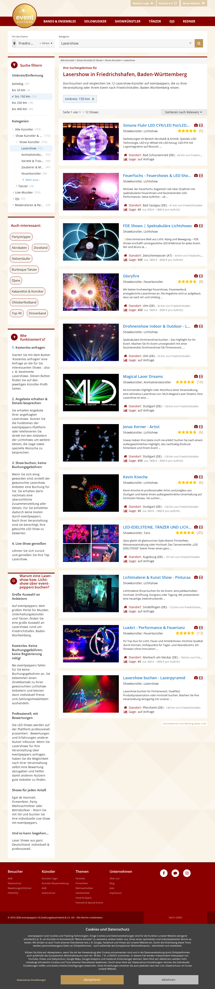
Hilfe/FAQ (13, 892)
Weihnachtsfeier (84, 888)
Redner (189, 21)
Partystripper (21, 237)
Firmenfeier (82, 883)
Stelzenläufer (21, 258)
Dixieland (40, 247)
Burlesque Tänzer (24, 269)
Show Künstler (113, 60)
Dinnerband (37, 313)
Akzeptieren (92, 980)
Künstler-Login (50, 878)
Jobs (112, 888)
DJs (171, 21)
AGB (10, 878)
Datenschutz (14, 883)
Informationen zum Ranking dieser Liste (184, 723)
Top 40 (17, 313)
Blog (112, 883)
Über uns (114, 878)
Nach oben (175, 917)
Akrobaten (19, 247)
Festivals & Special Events (89, 902)
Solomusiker (95, 21)
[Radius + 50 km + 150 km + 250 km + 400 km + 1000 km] (46, 43)
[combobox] (134, 43)
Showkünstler (127, 21)
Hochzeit (80, 878)
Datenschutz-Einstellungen (31, 979)
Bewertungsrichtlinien (19, 888)
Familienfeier (83, 892)
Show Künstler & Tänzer (90, 60)
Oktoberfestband (24, 302)
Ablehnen (168, 980)
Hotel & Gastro (84, 897)
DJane (16, 280)
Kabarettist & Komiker (27, 291)
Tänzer (155, 21)
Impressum (116, 892)
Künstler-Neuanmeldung (55, 883)
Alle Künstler (67, 60)
